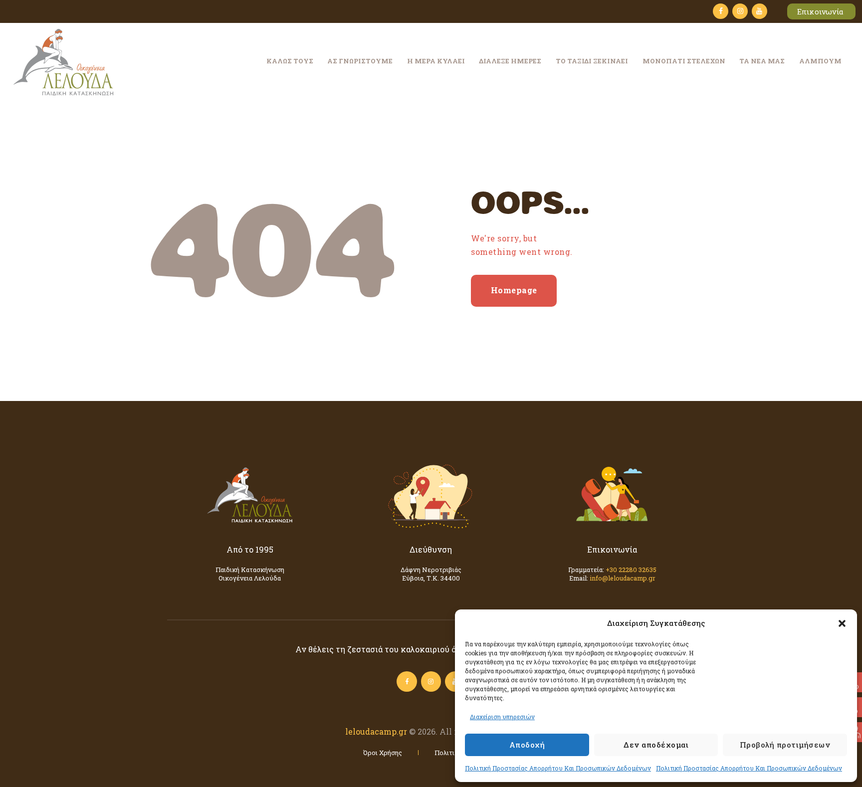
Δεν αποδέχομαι (656, 745)
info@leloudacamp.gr (622, 578)
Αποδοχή (527, 745)
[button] (842, 623)
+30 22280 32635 (631, 570)
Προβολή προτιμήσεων (785, 745)
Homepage (514, 290)
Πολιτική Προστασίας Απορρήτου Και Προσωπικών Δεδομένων (558, 768)
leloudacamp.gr (376, 731)
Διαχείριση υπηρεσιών (502, 717)
